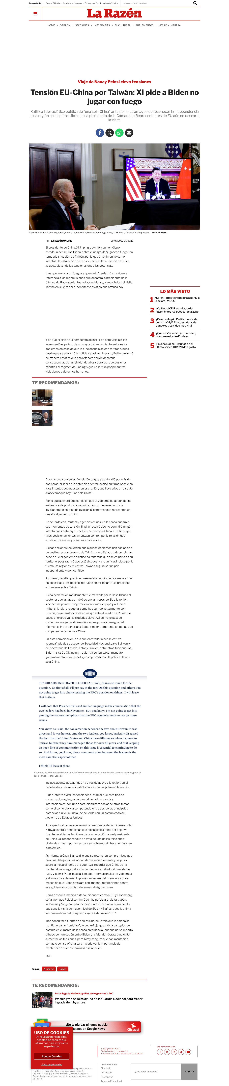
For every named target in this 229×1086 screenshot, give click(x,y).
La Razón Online (61, 240)
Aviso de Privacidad (111, 1081)
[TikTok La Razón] (181, 1052)
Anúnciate (106, 1072)
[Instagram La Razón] (174, 1052)
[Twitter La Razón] (109, 133)
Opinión (65, 25)
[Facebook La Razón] (100, 133)
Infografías (102, 25)
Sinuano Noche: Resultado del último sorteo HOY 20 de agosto (176, 345)
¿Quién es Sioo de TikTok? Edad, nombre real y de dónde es (176, 335)
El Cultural (123, 25)
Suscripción (107, 1076)
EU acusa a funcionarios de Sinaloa (101, 3)
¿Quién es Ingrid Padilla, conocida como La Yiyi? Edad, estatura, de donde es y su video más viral (176, 322)
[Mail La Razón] (129, 133)
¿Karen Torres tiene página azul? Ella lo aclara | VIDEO (177, 299)
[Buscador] (195, 3)
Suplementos (145, 25)
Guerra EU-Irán (53, 3)
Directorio (106, 1068)
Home (51, 25)
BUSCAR (189, 1071)
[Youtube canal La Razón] (188, 1052)
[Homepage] (114, 13)
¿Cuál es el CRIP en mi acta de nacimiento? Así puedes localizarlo (177, 310)
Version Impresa (170, 25)
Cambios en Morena (72, 3)
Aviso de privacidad (51, 1064)
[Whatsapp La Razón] (119, 133)
